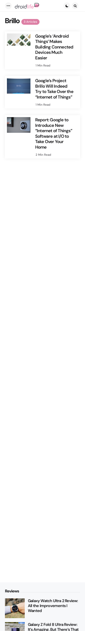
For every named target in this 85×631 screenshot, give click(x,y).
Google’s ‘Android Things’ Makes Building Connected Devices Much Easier (54, 47)
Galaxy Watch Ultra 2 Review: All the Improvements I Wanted (53, 605)
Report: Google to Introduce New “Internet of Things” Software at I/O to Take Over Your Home (53, 133)
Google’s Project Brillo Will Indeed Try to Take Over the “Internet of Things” (54, 89)
